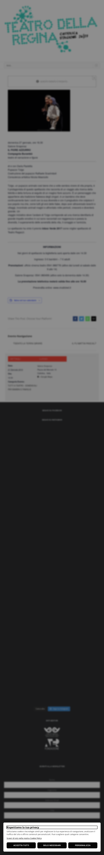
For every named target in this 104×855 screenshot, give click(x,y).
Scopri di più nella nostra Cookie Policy (24, 838)
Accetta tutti (21, 845)
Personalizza (82, 845)
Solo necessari (52, 845)
